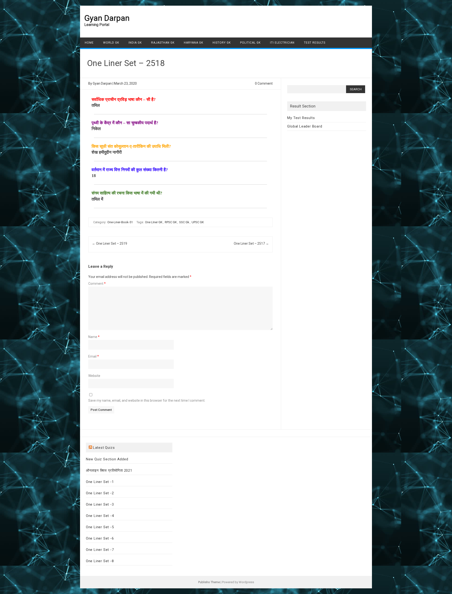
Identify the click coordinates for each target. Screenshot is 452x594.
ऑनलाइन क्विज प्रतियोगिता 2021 (109, 470)
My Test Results (301, 118)
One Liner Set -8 (100, 561)
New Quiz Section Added (107, 459)
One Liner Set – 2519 (109, 243)
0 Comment (264, 83)
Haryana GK (193, 42)
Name (94, 337)
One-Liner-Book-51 (120, 222)
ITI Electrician (282, 42)
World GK (111, 42)
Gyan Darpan (106, 18)
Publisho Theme (209, 582)
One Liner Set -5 (100, 527)
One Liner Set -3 (100, 504)
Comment (97, 283)
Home (89, 42)
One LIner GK (153, 222)
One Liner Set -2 (100, 493)
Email (93, 356)
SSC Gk (184, 222)
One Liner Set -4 (100, 516)
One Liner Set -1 (100, 482)
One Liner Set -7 (100, 550)
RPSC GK (171, 222)
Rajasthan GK (162, 42)
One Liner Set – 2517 (251, 243)
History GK (222, 42)
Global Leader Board (304, 126)
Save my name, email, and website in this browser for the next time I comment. (146, 400)
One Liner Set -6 (100, 538)
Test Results (314, 42)
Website (94, 376)
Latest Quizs (104, 448)
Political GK (250, 42)
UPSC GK (198, 222)
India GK (135, 42)
